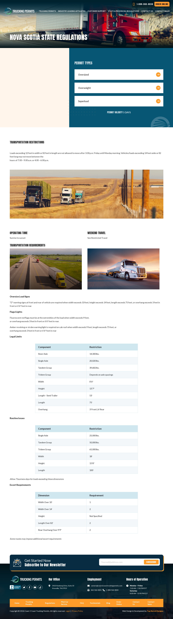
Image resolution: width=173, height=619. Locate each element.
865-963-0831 (96, 590)
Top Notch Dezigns (155, 611)
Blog (108, 603)
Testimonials (95, 603)
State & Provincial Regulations (123, 11)
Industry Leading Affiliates (71, 11)
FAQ (82, 603)
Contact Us (147, 11)
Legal (68, 611)
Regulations (50, 603)
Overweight (84, 87)
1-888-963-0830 (112, 590)
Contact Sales (162, 11)
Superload (83, 101)
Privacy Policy (77, 611)
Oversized (83, 74)
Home (17, 603)
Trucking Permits (47, 11)
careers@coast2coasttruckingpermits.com (106, 586)
